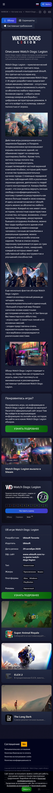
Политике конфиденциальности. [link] (31, 779)
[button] (4, 4)
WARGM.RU (25, 768)
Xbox (26, 578)
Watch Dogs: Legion (27, 487)
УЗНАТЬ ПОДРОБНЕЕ (26, 428)
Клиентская (29, 565)
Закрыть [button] (26, 789)
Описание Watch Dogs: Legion (26, 51)
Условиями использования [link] (18, 785)
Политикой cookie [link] (38, 785)
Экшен (40, 572)
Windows (33, 578)
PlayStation (28, 582)
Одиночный (29, 588)
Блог (30, 516)
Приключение (30, 572)
